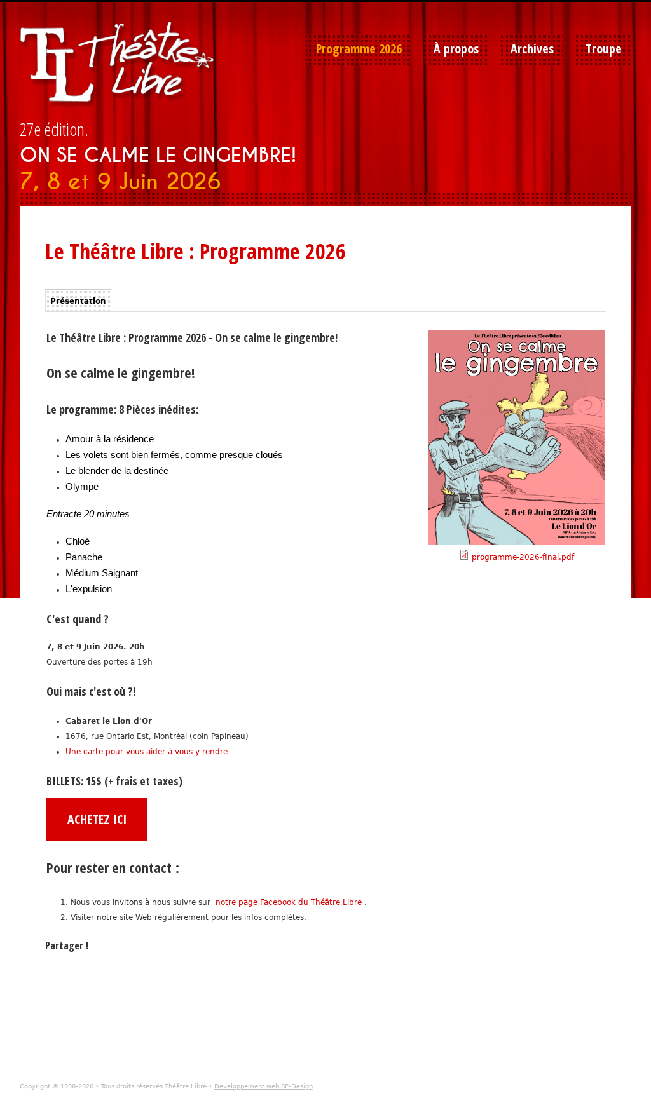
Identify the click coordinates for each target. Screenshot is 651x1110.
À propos (456, 48)
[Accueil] (122, 65)
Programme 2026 (359, 48)
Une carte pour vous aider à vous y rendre (146, 751)
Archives (532, 48)
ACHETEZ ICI (97, 819)
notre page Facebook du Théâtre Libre (290, 902)
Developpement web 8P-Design (263, 1086)
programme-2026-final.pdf (523, 557)
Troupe (604, 48)
